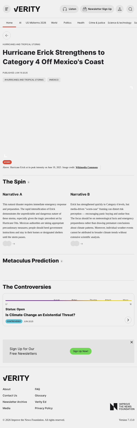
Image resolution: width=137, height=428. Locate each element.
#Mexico (53, 79)
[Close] (131, 342)
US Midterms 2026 (36, 22)
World (54, 22)
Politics (67, 22)
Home (9, 22)
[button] (11, 306)
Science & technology (119, 22)
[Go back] (7, 35)
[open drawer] (7, 9)
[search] (130, 9)
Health (80, 22)
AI (20, 22)
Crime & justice (97, 22)
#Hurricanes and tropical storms (24, 79)
